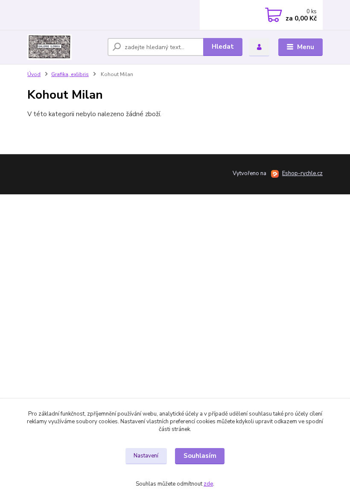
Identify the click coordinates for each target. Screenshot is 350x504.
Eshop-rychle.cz (302, 173)
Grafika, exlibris (70, 74)
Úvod (34, 74)
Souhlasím (200, 455)
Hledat (223, 46)
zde (208, 484)
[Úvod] (64, 47)
